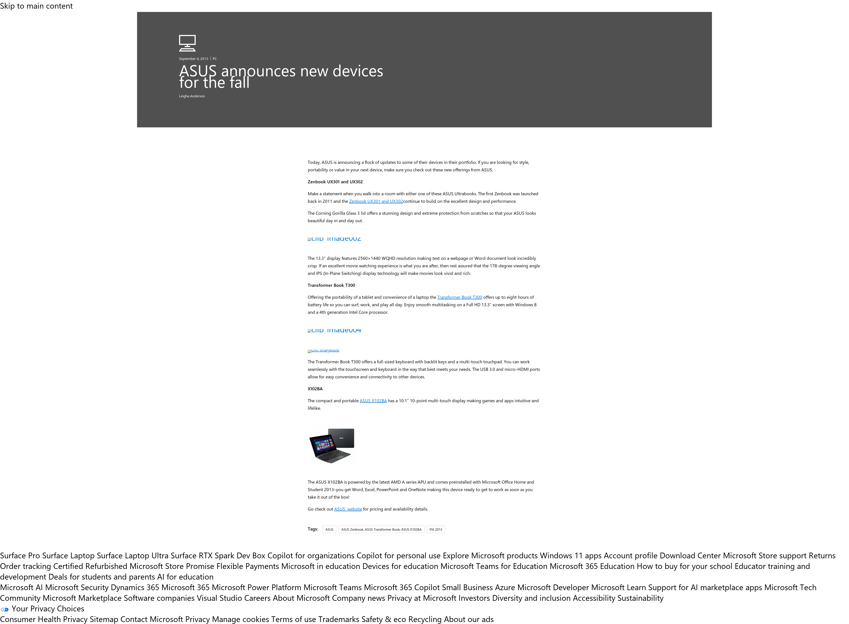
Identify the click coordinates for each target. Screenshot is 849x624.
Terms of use (293, 618)
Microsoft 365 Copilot (402, 587)
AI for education (185, 576)
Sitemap (104, 618)
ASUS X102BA (373, 400)
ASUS (329, 529)
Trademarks (338, 618)
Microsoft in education (320, 565)
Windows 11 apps (571, 555)
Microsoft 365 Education (592, 565)
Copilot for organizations (311, 555)
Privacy (198, 618)
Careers (257, 597)
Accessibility (594, 597)
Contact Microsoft (151, 618)
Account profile (631, 555)
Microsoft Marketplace (82, 597)
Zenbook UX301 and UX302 (376, 201)
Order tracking (25, 565)
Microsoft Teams (333, 587)
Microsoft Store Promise (172, 565)
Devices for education (400, 565)
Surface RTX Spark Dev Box (218, 555)
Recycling (425, 618)
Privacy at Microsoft (421, 597)
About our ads (469, 618)
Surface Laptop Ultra (132, 555)
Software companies (159, 597)
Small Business (467, 587)
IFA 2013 (436, 529)
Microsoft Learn (618, 587)
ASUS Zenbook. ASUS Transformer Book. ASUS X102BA (381, 529)
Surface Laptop (68, 555)
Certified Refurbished (90, 565)
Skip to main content (36, 5)
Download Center (690, 555)
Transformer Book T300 (459, 297)
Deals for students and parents (101, 576)
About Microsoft (301, 597)
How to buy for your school (684, 565)
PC (215, 58)
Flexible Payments (247, 565)
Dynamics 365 (135, 587)
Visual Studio (219, 597)
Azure (505, 587)
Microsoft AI (21, 587)
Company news (358, 597)
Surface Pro (20, 555)
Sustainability (641, 597)
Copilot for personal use (399, 555)
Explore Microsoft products (490, 555)
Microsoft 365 (185, 587)
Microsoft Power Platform (256, 587)
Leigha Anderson (192, 95)
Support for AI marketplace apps (705, 587)
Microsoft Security (77, 587)
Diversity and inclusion (531, 597)
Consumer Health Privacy (44, 618)
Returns (822, 555)
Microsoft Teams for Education (493, 565)
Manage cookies (240, 618)
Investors (474, 597)
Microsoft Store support (765, 555)
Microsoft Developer (553, 587)
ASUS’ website (348, 509)
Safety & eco (383, 618)
